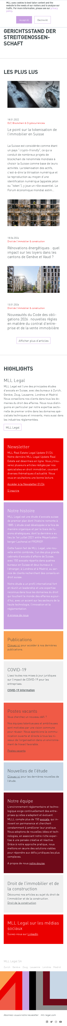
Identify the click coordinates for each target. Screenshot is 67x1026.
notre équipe (37, 863)
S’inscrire (13, 490)
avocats (44, 819)
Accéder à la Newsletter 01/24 (25, 484)
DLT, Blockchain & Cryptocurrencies (26, 123)
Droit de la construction (21, 902)
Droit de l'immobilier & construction (26, 241)
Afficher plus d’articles (34, 340)
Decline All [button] (42, 19)
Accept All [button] (24, 19)
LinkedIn (33, 934)
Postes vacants (16, 750)
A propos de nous (17, 615)
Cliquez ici (13, 645)
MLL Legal (13, 427)
